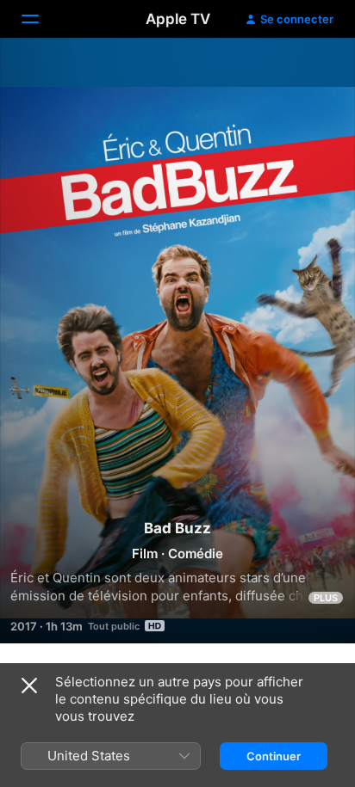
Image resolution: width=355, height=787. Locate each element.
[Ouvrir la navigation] (40, 19)
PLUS (326, 598)
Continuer (273, 756)
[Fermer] (29, 685)
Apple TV (178, 19)
